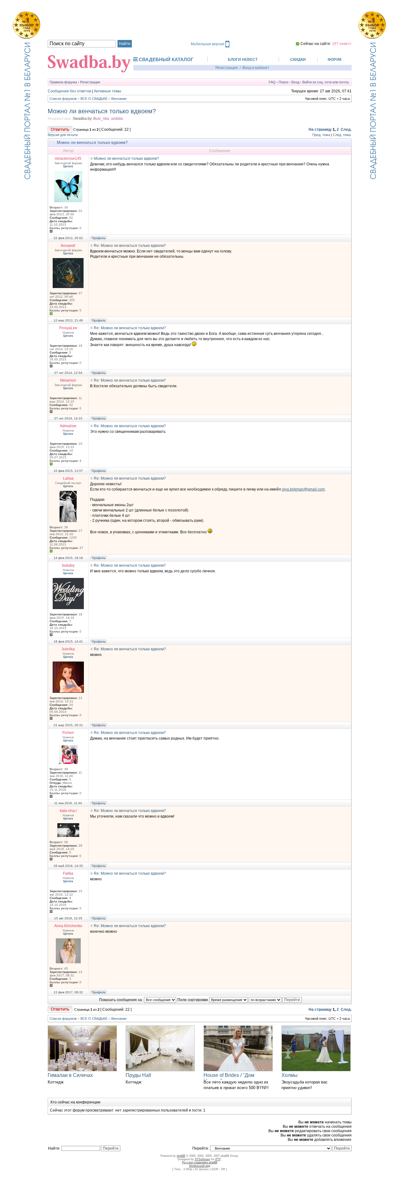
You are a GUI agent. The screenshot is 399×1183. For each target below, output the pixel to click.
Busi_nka (101, 118)
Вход (295, 82)
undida (117, 118)
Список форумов (63, 98)
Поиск (283, 82)
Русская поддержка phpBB (199, 1162)
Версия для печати (63, 135)
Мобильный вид (199, 1165)
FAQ (272, 82)
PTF (218, 1159)
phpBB (181, 1155)
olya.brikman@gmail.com (303, 489)
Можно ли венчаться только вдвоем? (102, 111)
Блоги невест (242, 59)
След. (346, 129)
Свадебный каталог (166, 59)
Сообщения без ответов (69, 91)
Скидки (298, 59)
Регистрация (226, 68)
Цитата (68, 166)
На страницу (320, 129)
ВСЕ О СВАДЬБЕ (94, 98)
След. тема (342, 135)
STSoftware (202, 1159)
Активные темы (107, 91)
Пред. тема (321, 135)
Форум (334, 59)
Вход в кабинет (256, 68)
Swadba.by (82, 118)
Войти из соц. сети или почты (325, 82)
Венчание (119, 98)
